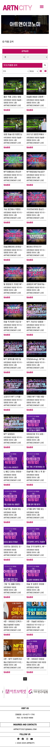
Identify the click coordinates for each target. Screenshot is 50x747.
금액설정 (25, 51)
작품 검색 (8, 42)
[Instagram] (27, 739)
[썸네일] (45, 71)
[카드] (40, 71)
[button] (42, 7)
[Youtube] (32, 739)
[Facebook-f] (23, 739)
